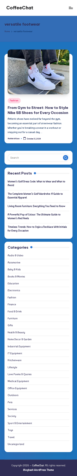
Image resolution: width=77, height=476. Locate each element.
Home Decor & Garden (20, 339)
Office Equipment (17, 388)
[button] (65, 157)
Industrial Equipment (19, 346)
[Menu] (71, 8)
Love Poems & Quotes (20, 374)
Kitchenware (14, 360)
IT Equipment (15, 353)
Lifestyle (12, 367)
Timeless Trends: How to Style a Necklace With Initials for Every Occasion (37, 228)
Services (12, 409)
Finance (12, 304)
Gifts (10, 325)
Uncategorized (16, 444)
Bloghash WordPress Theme (38, 469)
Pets (10, 402)
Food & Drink (15, 311)
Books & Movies (16, 276)
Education (13, 283)
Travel (11, 437)
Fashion (14, 100)
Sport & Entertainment (20, 423)
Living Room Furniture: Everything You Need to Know (36, 206)
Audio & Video (15, 255)
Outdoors (13, 395)
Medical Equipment (18, 381)
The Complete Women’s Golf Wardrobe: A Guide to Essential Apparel (35, 195)
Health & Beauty (16, 332)
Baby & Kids (14, 269)
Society (12, 416)
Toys (10, 430)
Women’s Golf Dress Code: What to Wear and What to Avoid (36, 183)
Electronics (14, 290)
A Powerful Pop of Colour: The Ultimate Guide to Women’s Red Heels (34, 216)
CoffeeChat (19, 7)
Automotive (14, 262)
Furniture (13, 318)
